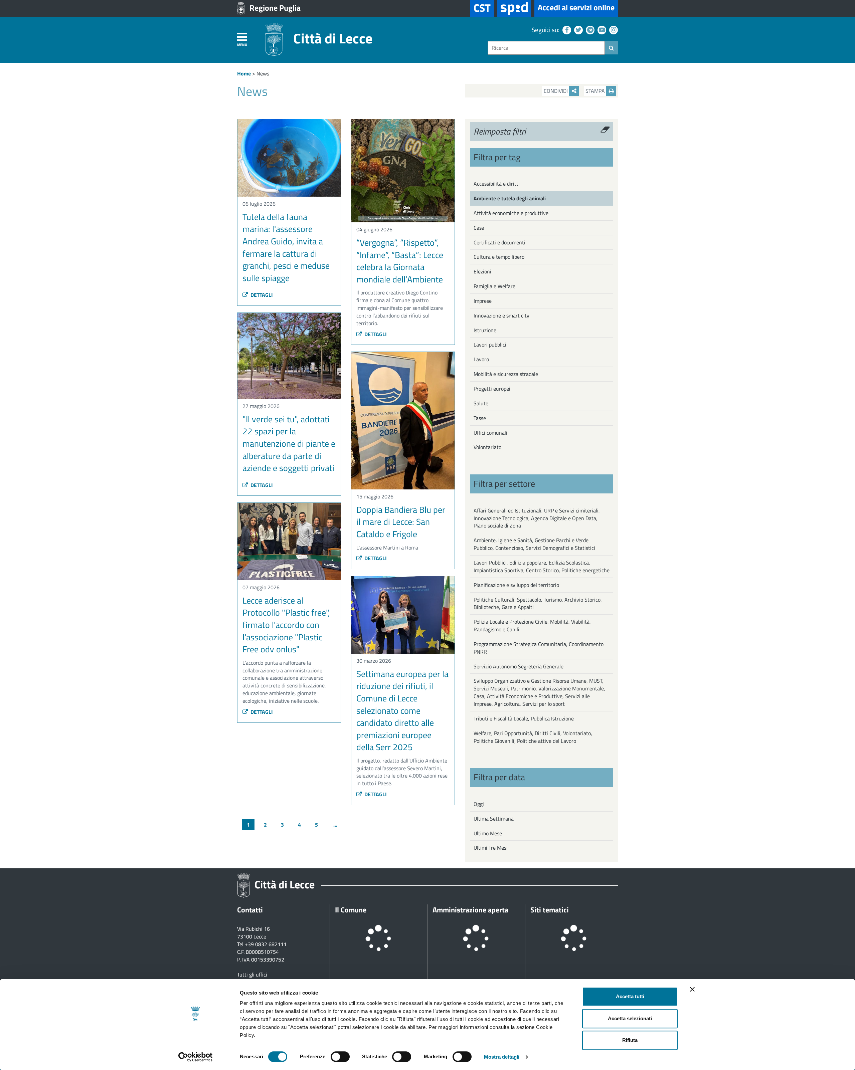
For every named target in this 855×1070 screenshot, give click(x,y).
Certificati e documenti (499, 242)
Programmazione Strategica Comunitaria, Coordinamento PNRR (539, 648)
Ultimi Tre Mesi (491, 848)
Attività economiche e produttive (511, 213)
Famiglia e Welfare (494, 286)
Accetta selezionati (630, 1018)
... (335, 825)
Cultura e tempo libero (499, 257)
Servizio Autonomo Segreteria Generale (518, 666)
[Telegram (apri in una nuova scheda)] (589, 29)
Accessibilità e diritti (497, 184)
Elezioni (482, 271)
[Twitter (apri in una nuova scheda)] (577, 29)
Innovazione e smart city (501, 315)
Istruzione (485, 330)
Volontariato (487, 447)
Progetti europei (492, 389)
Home (244, 73)
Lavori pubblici (490, 345)
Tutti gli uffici (252, 975)
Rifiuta (630, 1040)
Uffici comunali (490, 433)
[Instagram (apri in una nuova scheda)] (613, 29)
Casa (479, 228)
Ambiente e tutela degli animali (510, 198)
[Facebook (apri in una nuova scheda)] (566, 29)
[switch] (340, 1056)
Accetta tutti (630, 996)
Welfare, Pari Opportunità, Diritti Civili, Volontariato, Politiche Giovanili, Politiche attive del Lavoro (533, 737)
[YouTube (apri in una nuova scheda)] (601, 29)
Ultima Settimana (494, 819)
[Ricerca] (611, 48)
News (262, 73)
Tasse (480, 418)
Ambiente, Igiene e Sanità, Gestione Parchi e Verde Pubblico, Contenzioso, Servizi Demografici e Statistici (534, 544)
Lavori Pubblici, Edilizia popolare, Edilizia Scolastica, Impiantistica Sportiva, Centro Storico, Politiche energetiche (542, 566)
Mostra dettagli (502, 1057)
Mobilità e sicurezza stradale (506, 374)
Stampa (595, 91)
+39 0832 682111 (266, 944)
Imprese (483, 301)
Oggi (479, 804)
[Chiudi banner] (692, 989)
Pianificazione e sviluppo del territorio (516, 585)
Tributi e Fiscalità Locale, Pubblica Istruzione (524, 718)
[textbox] (546, 48)
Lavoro (481, 359)
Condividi (556, 91)
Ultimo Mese (488, 833)
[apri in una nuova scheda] (514, 8)
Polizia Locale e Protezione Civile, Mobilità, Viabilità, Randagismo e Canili (532, 625)
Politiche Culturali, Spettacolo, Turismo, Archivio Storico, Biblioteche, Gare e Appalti (538, 603)
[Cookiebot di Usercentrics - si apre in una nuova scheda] (195, 1057)
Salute (481, 403)
